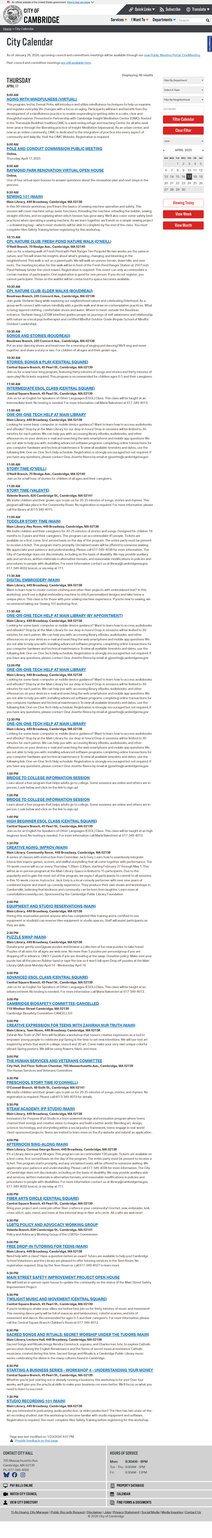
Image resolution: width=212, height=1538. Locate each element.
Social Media (150, 1512)
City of (31, 11)
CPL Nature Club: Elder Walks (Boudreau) (50, 290)
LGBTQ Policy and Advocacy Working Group (52, 1224)
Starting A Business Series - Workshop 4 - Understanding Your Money (80, 1369)
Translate (199, 9)
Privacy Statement (126, 1512)
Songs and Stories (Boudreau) (38, 335)
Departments (162, 20)
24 (189, 183)
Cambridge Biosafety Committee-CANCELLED (53, 1003)
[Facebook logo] (15, 1476)
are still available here (76, 63)
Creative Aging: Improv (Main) (37, 847)
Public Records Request (68, 1512)
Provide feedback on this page (36, 1441)
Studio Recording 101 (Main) (36, 1400)
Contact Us (193, 1512)
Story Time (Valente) (28, 490)
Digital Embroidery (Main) (33, 579)
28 (172, 190)
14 (172, 177)
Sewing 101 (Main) (25, 196)
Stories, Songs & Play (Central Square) (47, 361)
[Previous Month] (163, 150)
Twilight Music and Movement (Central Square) (57, 1298)
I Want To (138, 20)
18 (195, 177)
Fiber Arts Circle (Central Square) (43, 1198)
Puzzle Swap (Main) (26, 936)
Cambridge (41, 20)
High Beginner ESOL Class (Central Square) (52, 821)
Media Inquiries (172, 1512)
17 (189, 177)
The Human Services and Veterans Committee (54, 1060)
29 (177, 190)
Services (117, 20)
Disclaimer (94, 1512)
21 (172, 183)
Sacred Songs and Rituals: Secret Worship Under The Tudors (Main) (78, 1334)
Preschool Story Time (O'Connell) (42, 1082)
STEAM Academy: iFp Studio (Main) (41, 1108)
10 (189, 170)
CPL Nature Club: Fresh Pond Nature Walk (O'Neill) (59, 241)
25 (195, 183)
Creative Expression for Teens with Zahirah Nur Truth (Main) (71, 1025)
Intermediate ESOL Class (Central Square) (51, 388)
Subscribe (173, 9)
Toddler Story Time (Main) (34, 521)
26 (201, 183)
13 (166, 177)
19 (201, 177)
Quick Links (143, 9)
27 (166, 190)
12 (201, 170)
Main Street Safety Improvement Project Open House (63, 1277)
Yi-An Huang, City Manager (30, 1512)
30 (183, 190)
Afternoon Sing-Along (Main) (37, 1144)
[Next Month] (203, 150)
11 (195, 170)
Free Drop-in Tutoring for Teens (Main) (47, 1246)
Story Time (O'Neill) (26, 468)
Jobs (107, 1512)
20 (166, 183)
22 (177, 183)
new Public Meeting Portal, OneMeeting (172, 55)
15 (177, 177)
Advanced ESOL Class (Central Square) (47, 977)
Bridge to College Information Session (48, 777)
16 (183, 177)
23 (183, 183)
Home (7, 29)
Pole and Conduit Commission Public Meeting (54, 148)
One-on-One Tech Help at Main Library (46, 414)
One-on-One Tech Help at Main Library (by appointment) (65, 615)
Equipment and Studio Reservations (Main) (51, 906)
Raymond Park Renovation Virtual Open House (55, 170)
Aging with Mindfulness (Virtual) (42, 99)
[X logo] (7, 1476)
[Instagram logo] (24, 1476)
